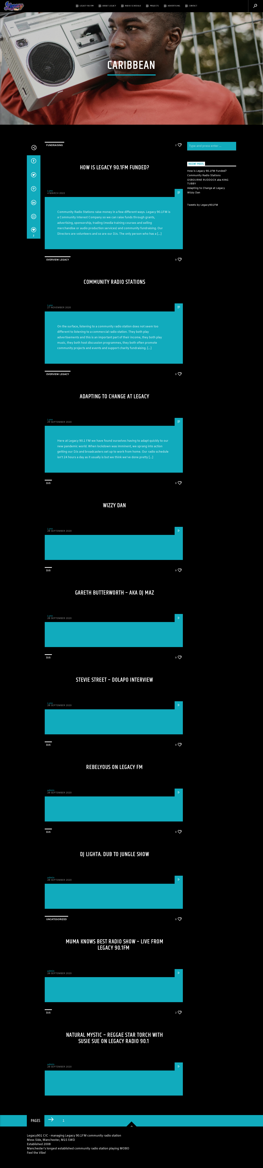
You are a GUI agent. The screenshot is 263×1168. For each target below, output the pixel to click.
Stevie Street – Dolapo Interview (114, 680)
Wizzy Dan (114, 505)
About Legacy (109, 6)
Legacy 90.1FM (87, 6)
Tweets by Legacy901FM (202, 205)
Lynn (50, 190)
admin (50, 790)
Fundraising (54, 145)
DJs (48, 483)
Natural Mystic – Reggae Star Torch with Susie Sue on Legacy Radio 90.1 (114, 1038)
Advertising (174, 6)
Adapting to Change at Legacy (114, 396)
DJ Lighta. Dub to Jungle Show (114, 854)
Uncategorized (56, 919)
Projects (154, 6)
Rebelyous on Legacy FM (114, 767)
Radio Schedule (133, 6)
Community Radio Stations (114, 282)
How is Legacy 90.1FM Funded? (114, 167)
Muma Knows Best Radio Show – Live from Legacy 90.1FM (115, 944)
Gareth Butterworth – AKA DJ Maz (114, 592)
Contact (193, 6)
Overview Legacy (57, 259)
